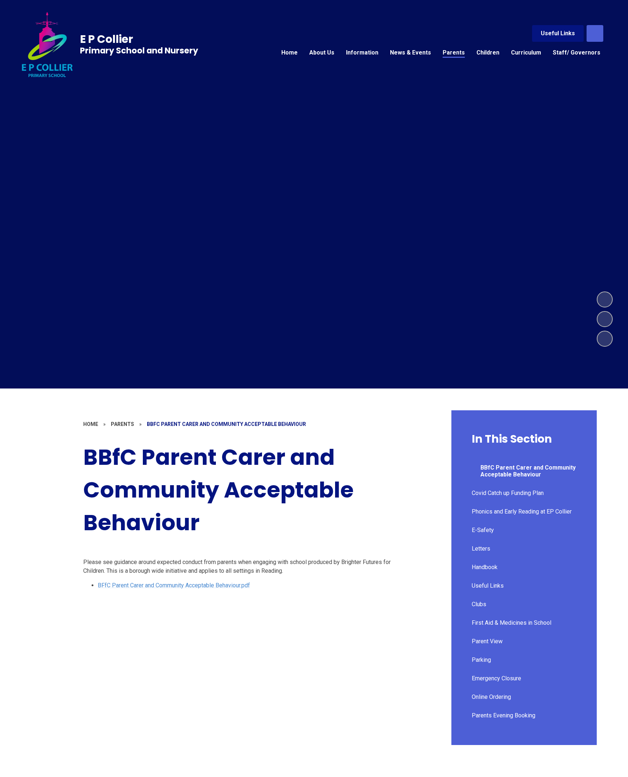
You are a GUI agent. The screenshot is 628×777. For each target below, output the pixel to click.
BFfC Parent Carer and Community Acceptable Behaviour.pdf (174, 585)
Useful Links (558, 33)
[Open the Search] (595, 33)
